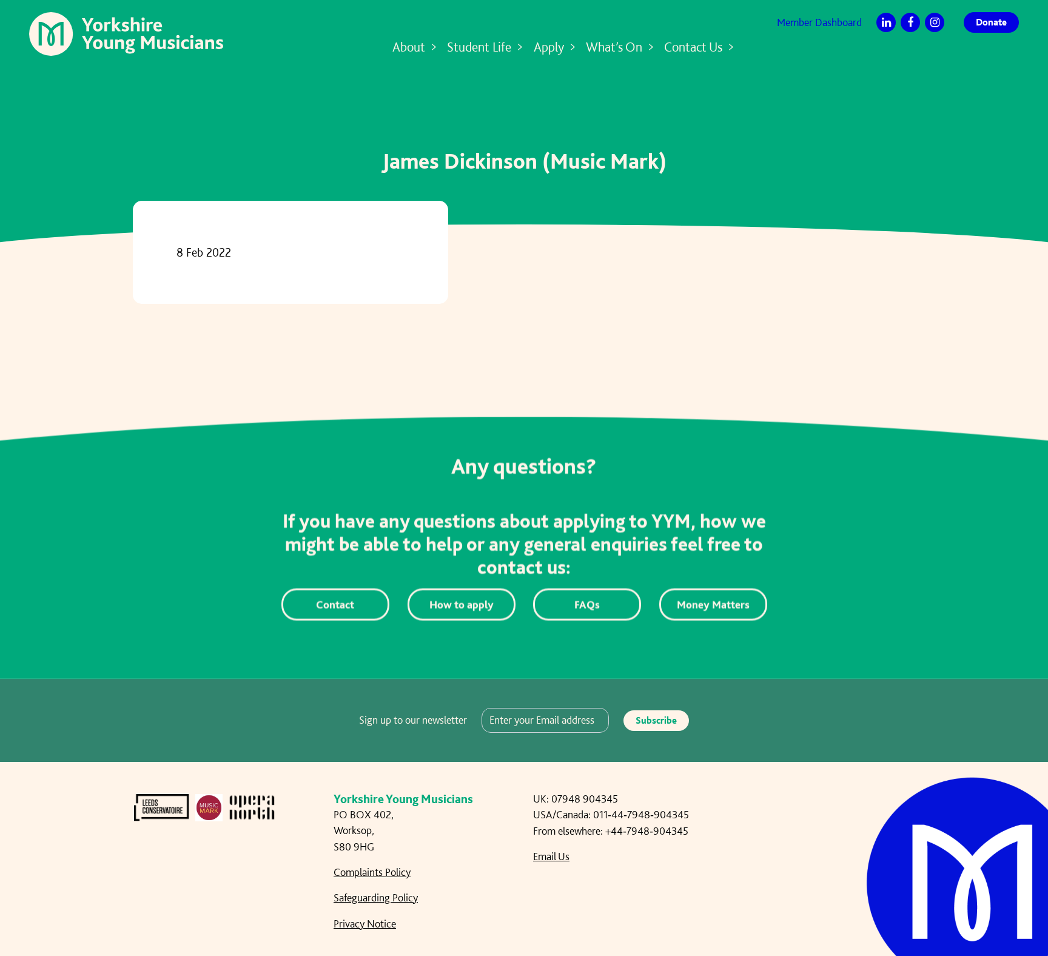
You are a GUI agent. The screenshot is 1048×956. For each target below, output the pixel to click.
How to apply (461, 604)
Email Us (551, 856)
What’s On (614, 47)
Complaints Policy (372, 872)
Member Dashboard (819, 22)
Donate (991, 22)
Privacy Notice (365, 923)
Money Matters (712, 604)
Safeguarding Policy (376, 897)
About (408, 47)
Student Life (479, 47)
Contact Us (693, 47)
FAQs (587, 604)
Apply (549, 47)
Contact (335, 604)
